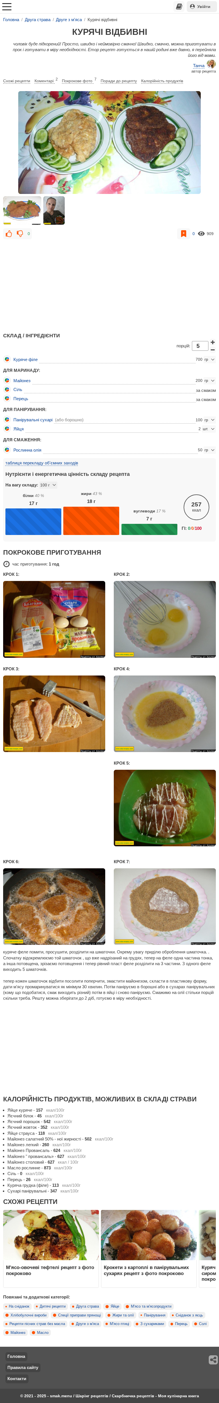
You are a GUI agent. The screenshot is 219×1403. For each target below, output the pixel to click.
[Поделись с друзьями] (213, 1359)
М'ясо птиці (119, 1324)
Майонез (18, 1333)
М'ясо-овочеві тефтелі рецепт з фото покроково (50, 1270)
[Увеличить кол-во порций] (213, 342)
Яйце (115, 1306)
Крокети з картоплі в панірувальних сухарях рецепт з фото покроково (146, 1270)
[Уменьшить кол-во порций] (213, 349)
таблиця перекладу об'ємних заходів (41, 462)
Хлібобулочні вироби (28, 1315)
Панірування (154, 1315)
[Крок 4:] (165, 714)
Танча (198, 65)
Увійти (203, 6)
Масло (42, 1333)
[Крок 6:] (54, 906)
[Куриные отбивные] (109, 142)
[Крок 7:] (165, 906)
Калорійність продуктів (162, 81)
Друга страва (87, 1306)
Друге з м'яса (87, 1324)
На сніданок (19, 1306)
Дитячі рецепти (53, 1306)
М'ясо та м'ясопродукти (151, 1306)
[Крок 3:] (54, 714)
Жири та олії (123, 1315)
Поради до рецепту (119, 81)
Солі (203, 1324)
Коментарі (46, 80)
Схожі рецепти (16, 81)
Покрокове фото (79, 80)
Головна (16, 1356)
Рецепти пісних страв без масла (37, 1324)
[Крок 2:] (165, 619)
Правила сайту (22, 1367)
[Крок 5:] (165, 808)
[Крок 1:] (54, 619)
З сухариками (152, 1324)
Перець (181, 1324)
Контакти (16, 1378)
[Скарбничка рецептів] (179, 6)
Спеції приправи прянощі (79, 1315)
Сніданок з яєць (189, 1315)
